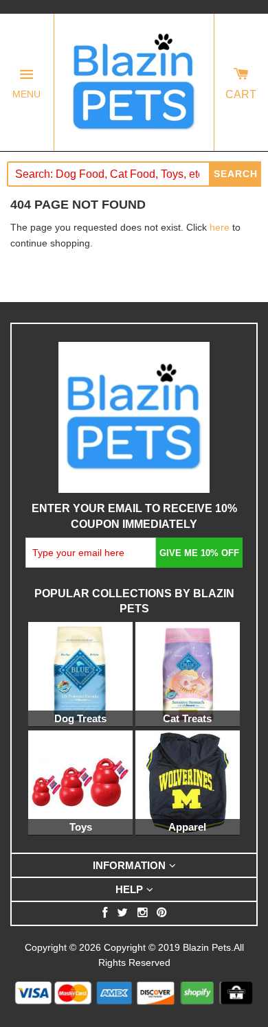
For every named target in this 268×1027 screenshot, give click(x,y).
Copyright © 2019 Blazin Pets (167, 947)
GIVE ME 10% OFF (199, 553)
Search (236, 173)
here (220, 227)
